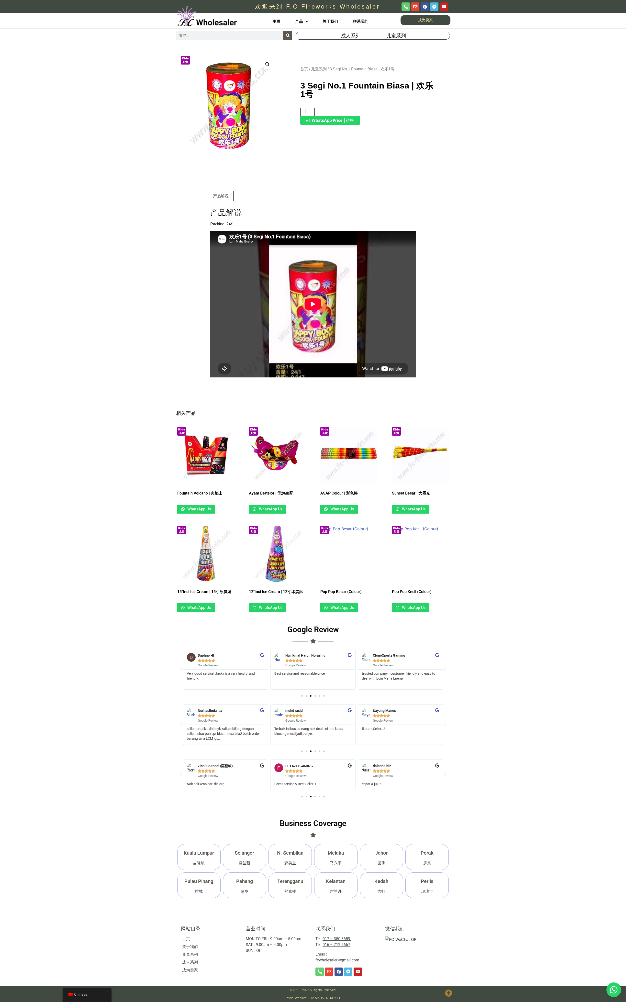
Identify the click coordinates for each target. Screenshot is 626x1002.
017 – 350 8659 (337, 938)
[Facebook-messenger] (434, 6)
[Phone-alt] (406, 6)
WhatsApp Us (198, 509)
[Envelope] (415, 6)
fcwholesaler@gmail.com (337, 960)
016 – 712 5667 (336, 944)
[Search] (287, 35)
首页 (304, 69)
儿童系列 (319, 69)
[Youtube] (444, 6)
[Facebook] (425, 6)
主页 (276, 21)
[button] (267, 64)
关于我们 (330, 21)
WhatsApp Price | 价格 (333, 120)
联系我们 (361, 21)
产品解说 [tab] (221, 195)
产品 (299, 21)
